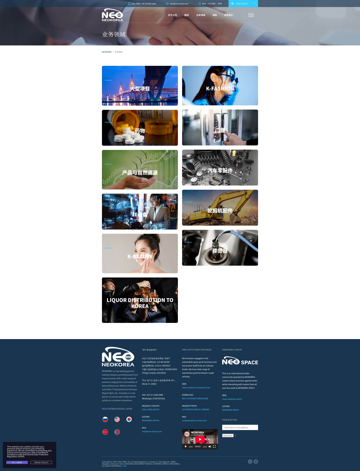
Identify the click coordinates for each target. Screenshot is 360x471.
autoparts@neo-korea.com (194, 420)
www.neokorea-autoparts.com (196, 387)
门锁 (220, 130)
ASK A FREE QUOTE (150, 409)
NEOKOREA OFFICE (150, 420)
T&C (125, 466)
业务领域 (200, 15)
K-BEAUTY (140, 256)
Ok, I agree (17, 462)
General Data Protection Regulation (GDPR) (27, 455)
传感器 (220, 250)
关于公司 (172, 15)
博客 (214, 15)
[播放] (185, 446)
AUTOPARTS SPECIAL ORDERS (195, 409)
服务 (186, 15)
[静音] (209, 446)
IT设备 (140, 214)
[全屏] (214, 446)
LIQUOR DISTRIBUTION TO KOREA (140, 302)
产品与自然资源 (140, 172)
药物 (140, 130)
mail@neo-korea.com (152, 431)
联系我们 (228, 15)
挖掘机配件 (220, 210)
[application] (200, 439)
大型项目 (140, 88)
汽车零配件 (220, 170)
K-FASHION (220, 88)
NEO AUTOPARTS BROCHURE (195, 398)
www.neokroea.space (232, 398)
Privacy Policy (41, 462)
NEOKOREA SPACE (230, 409)
